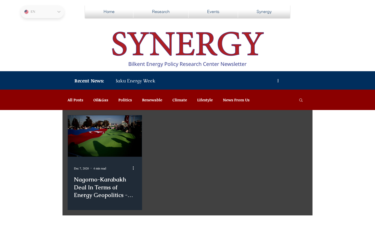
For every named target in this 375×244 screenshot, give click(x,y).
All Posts (75, 99)
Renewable (152, 99)
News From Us (236, 99)
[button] (300, 100)
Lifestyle (205, 99)
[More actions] (135, 168)
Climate (179, 99)
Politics (125, 99)
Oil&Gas (100, 99)
